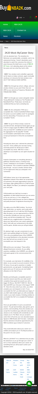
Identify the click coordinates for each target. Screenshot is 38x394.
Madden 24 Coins (15, 363)
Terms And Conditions (22, 388)
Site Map (1, 388)
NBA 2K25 (18, 24)
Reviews (17, 36)
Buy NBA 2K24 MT (28, 364)
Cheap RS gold (22, 363)
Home (5, 24)
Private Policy (8, 388)
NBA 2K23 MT (28, 372)
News (5, 36)
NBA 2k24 (7, 30)
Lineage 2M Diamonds (30, 379)
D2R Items (8, 371)
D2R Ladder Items (15, 372)
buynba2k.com (20, 392)
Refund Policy (33, 388)
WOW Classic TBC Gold (22, 373)
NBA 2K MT (8, 362)
